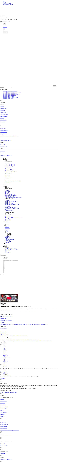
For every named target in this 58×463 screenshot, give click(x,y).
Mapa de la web (8, 252)
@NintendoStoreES (4, 130)
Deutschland (5, 343)
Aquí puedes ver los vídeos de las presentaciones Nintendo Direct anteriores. (14, 335)
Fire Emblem (2, 110)
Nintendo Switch (3, 108)
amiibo (6, 209)
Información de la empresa (17, 339)
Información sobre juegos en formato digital (13, 180)
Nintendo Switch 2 (32, 311)
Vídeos (6, 230)
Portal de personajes (8, 172)
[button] (30, 158)
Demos (6, 168)
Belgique (4, 349)
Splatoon (2, 118)
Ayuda (10, 339)
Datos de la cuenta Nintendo (8, 4)
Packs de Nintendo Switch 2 (10, 196)
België (4, 341)
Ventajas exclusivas (8, 219)
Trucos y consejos (8, 241)
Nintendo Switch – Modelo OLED (11, 201)
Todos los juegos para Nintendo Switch (10, 93)
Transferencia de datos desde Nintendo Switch (13, 197)
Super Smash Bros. (3, 116)
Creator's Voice (7, 240)
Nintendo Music (8, 220)
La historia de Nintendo (9, 210)
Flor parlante (7, 206)
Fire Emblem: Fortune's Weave (6, 311)
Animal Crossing (3, 120)
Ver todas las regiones (6, 357)
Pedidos (4, 2)
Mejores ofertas (7, 177)
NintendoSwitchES (3, 146)
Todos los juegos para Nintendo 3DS (9, 95)
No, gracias (2, 378)
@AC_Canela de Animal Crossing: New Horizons (9, 135)
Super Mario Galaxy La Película (11, 248)
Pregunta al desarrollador (9, 239)
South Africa (5, 356)
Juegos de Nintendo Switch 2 (10, 164)
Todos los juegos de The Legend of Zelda (10, 97)
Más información (3, 328)
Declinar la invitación (4, 392)
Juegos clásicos (7, 218)
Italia (3, 347)
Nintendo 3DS (3, 112)
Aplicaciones (7, 228)
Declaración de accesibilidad (42, 340)
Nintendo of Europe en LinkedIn (6, 155)
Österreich (4, 366)
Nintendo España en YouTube (5, 140)
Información (7, 163)
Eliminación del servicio (18, 340)
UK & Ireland (5, 373)
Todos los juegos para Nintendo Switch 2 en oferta (12, 92)
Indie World (7, 238)
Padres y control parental (4, 339)
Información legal (11, 340)
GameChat (7, 192)
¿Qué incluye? (7, 216)
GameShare (7, 193)
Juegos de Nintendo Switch (10, 165)
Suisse (4, 370)
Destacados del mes (8, 176)
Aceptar (5, 371)
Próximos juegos (8, 167)
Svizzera (4, 360)
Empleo (6, 251)
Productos (7, 229)
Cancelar (2, 371)
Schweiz (4, 369)
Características (7, 191)
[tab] (29, 338)
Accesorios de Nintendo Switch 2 (11, 195)
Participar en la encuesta (12, 392)
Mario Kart (2, 123)
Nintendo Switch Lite (9, 203)
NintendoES (2, 144)
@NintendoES (3, 128)
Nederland (4, 365)
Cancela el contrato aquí (27, 340)
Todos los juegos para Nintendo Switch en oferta (11, 94)
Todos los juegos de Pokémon (8, 98)
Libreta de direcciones (7, 3)
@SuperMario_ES (3, 134)
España (4, 344)
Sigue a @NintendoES (4, 334)
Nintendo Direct (8, 237)
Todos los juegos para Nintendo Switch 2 (10, 91)
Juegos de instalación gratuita (10, 169)
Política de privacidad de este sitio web (32, 339)
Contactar (49, 340)
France (4, 345)
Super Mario (2, 121)
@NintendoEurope (3, 132)
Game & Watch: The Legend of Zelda (12, 208)
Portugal (4, 357)
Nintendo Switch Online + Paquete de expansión (13, 217)
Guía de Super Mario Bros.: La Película (12, 249)
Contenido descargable (9, 170)
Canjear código (7, 182)
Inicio (4, 1)
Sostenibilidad (34, 340)
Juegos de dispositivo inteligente (10, 171)
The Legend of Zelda (4, 114)
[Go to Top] (29, 254)
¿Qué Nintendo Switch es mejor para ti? (12, 204)
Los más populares (8, 178)
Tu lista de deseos (8, 181)
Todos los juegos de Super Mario (8, 96)
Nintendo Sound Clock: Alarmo (10, 207)
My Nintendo (7, 250)
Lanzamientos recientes (9, 166)
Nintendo (2, 106)
